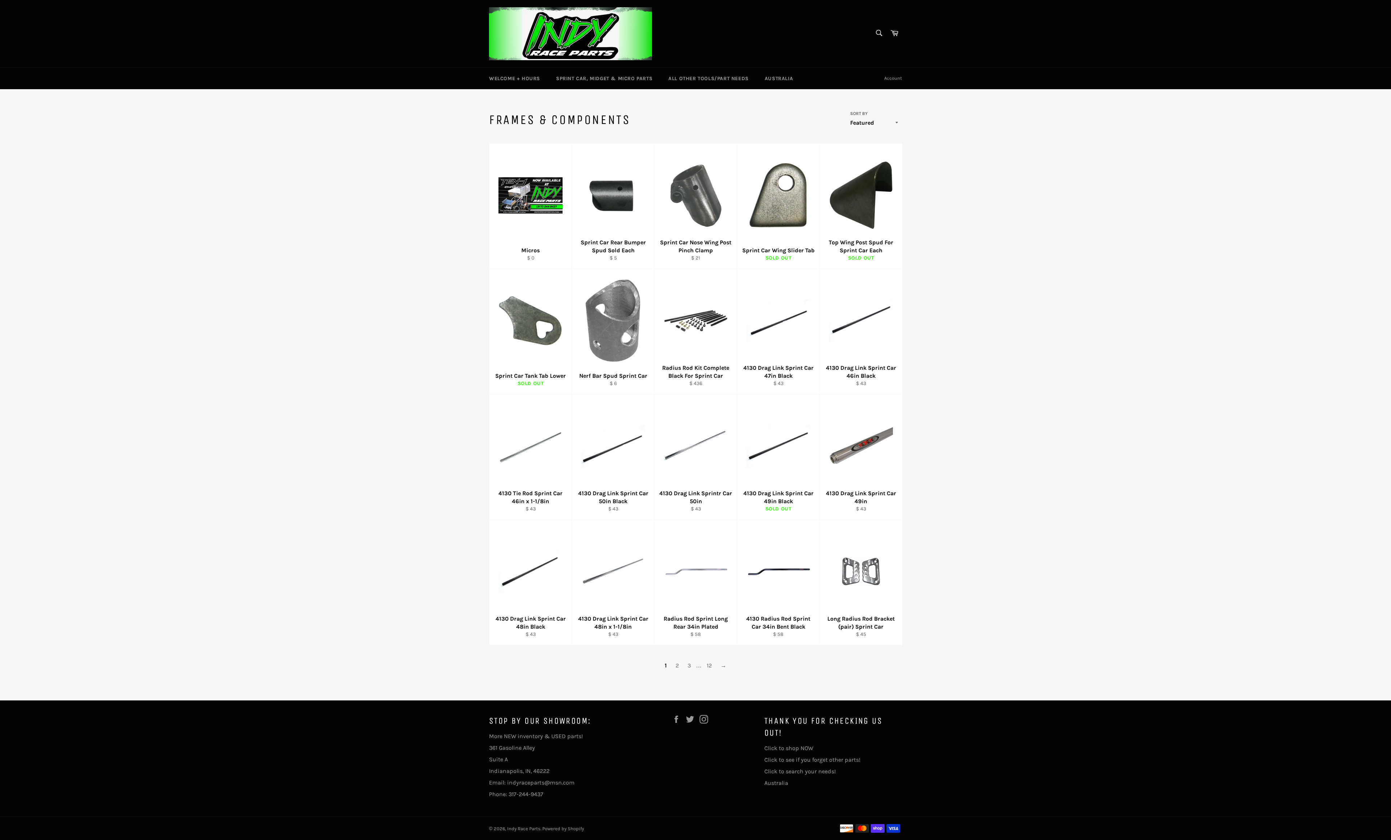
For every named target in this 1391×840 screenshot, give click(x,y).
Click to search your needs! (800, 771)
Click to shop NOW (788, 748)
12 (709, 665)
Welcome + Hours (514, 78)
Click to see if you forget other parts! (812, 759)
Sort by (859, 113)
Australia (779, 78)
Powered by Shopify (563, 828)
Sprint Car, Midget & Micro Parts (604, 78)
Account (893, 78)
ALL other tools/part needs (708, 78)
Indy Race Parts (523, 828)
